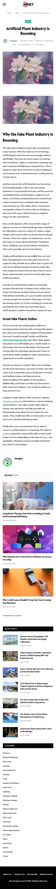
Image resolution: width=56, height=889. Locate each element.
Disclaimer (32, 874)
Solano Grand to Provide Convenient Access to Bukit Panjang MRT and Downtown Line (35, 655)
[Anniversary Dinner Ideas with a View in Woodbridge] (10, 732)
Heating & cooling (10, 826)
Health (6, 804)
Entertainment (9, 770)
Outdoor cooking (10, 796)
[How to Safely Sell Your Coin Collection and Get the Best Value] (10, 672)
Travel (5, 856)
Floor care (7, 817)
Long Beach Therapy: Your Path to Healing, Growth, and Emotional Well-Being (27, 515)
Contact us (19, 874)
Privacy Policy (46, 874)
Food (5, 779)
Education (7, 761)
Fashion (6, 774)
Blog (28, 21)
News (5, 839)
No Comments (26, 45)
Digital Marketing (10, 757)
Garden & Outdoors (11, 783)
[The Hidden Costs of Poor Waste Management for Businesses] (10, 718)
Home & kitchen (9, 813)
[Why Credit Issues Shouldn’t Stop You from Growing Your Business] (28, 582)
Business (6, 753)
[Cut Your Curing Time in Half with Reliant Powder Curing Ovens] (10, 703)
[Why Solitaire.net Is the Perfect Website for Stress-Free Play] (28, 539)
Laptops (6, 766)
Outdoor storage (10, 800)
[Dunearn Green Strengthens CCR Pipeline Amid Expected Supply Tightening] (10, 640)
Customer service (11, 401)
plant (44, 437)
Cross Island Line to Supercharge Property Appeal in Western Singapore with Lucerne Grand (36, 686)
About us (7, 874)
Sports (5, 847)
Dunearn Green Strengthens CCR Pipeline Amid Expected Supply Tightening (34, 639)
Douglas (14, 41)
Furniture (7, 822)
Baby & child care (10, 809)
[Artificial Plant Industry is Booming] (28, 68)
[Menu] (4, 4)
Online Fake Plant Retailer (15, 340)
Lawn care (7, 787)
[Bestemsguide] (28, 4)
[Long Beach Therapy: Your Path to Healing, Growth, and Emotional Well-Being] (28, 496)
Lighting (6, 791)
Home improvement (11, 830)
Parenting (7, 843)
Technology (8, 852)
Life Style (7, 834)
